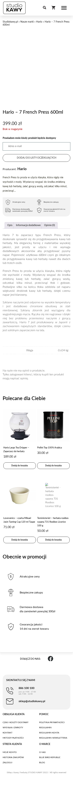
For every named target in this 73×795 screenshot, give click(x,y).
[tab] (10, 225)
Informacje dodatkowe (28, 225)
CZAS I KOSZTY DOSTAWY (15, 722)
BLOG (42, 762)
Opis (9, 225)
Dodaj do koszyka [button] (19, 466)
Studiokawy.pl (10, 22)
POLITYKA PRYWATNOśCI (51, 722)
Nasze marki (27, 22)
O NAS (42, 752)
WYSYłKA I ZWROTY (13, 727)
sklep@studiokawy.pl (32, 701)
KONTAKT (7, 733)
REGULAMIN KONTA (49, 733)
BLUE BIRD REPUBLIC (49, 757)
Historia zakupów (13, 757)
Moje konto (10, 752)
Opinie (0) (49, 225)
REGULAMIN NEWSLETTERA (53, 738)
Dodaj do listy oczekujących (36, 158)
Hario (39, 22)
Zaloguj (7, 762)
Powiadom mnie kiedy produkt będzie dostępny (29, 138)
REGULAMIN (45, 727)
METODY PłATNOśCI (13, 738)
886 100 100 (27, 691)
